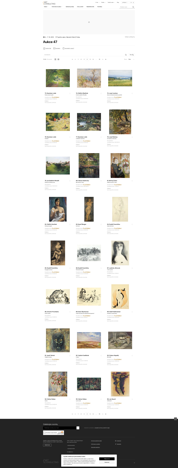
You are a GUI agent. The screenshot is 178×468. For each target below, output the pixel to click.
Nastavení (107, 462)
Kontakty (58, 48)
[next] (102, 59)
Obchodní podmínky (95, 447)
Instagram (119, 440)
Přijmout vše (107, 458)
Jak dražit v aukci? (69, 48)
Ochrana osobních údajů (96, 440)
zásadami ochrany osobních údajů (102, 427)
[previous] (75, 59)
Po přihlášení (55, 97)
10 (99, 59)
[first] (72, 59)
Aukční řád (48, 48)
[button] (175, 418)
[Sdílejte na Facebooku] (130, 37)
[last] (105, 59)
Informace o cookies (95, 444)
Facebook (119, 444)
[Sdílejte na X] (132, 37)
